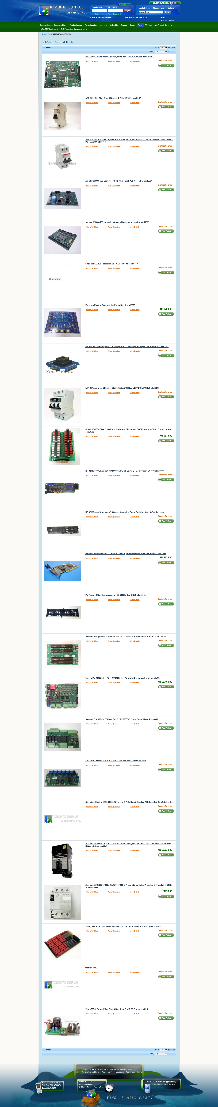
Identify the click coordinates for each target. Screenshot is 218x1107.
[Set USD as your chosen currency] (175, 4)
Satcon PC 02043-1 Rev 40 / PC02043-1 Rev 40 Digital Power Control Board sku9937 (123, 678)
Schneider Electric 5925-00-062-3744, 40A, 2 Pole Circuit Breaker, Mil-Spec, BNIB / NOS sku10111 (129, 802)
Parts (50, 34)
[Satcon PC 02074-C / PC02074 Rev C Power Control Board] (62, 796)
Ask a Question (114, 61)
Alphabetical (144, 8)
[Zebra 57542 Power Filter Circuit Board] (62, 1045)
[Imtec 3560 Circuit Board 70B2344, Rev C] (62, 92)
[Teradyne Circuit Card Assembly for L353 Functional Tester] (62, 962)
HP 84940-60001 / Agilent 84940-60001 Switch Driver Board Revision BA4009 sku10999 (124, 471)
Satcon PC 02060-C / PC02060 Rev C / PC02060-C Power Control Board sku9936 (121, 719)
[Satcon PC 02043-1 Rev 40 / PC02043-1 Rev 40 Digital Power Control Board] (62, 713)
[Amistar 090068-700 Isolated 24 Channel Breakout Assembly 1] (62, 258)
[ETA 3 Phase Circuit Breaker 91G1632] (62, 423)
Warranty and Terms (134, 1072)
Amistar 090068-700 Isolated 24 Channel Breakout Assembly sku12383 (117, 222)
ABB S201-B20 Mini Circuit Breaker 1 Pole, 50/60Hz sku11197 (113, 98)
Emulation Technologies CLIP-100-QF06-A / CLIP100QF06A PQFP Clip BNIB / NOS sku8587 (127, 347)
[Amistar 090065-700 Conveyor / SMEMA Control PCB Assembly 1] (62, 216)
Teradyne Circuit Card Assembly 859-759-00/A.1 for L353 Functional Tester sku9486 (123, 926)
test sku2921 (91, 968)
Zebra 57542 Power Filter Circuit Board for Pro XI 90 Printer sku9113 (116, 1009)
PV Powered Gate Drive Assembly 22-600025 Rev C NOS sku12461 (115, 595)
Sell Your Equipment (116, 1072)
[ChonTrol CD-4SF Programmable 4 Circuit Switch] (62, 299)
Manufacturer (159, 8)
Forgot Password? (114, 14)
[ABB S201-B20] (62, 133)
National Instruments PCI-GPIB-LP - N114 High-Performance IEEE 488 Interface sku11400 (125, 554)
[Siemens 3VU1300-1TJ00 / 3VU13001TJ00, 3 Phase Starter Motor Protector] (62, 920)
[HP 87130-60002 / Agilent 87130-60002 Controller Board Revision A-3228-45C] (62, 548)
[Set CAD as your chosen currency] (172, 4)
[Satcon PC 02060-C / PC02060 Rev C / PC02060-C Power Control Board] (62, 755)
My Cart (95, 14)
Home (44, 34)
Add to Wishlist (92, 61)
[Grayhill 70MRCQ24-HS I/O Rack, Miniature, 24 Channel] (62, 465)
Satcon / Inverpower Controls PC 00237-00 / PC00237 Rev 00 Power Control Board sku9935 (126, 636)
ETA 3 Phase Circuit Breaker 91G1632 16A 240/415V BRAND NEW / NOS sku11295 (122, 388)
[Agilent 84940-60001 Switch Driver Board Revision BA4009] (62, 506)
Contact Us (89, 1072)
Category (172, 8)
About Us (80, 1072)
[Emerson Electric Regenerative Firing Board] (62, 341)
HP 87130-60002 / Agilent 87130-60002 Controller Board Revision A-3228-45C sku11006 (124, 512)
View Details (135, 61)
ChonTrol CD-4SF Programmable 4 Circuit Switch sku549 (111, 264)
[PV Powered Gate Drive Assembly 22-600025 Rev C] (62, 630)
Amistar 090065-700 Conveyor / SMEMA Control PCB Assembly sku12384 (118, 181)
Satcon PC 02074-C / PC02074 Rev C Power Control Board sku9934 (115, 761)
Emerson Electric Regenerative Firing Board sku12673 (110, 305)
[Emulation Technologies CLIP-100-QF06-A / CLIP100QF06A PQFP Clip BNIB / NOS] (62, 382)
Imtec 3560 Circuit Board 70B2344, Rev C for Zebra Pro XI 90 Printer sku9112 (120, 57)
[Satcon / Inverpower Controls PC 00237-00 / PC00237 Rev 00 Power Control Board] (62, 672)
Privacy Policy (100, 1072)
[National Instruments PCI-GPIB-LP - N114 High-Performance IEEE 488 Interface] (62, 589)
